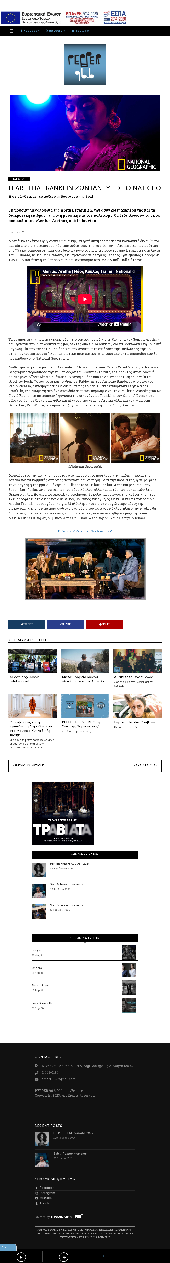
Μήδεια (37, 967)
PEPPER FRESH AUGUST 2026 (70, 863)
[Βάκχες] (129, 952)
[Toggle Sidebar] (11, 31)
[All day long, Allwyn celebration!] (32, 660)
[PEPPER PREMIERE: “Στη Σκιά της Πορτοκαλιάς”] (85, 705)
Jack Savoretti (42, 1003)
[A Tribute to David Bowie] (137, 660)
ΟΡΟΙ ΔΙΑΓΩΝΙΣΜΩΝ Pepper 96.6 (108, 1229)
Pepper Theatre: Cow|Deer (135, 722)
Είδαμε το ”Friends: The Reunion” (85, 531)
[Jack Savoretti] (129, 1005)
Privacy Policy (48, 1229)
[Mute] (63, 1257)
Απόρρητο (8, 1247)
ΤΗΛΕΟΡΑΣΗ (19, 179)
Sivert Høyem (41, 985)
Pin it (106, 624)
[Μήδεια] (129, 970)
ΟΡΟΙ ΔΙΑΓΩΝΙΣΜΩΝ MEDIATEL (58, 1233)
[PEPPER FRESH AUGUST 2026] (39, 870)
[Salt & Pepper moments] (39, 891)
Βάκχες (37, 950)
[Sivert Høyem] (129, 987)
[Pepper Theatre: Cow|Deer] (137, 705)
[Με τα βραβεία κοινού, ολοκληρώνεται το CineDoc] (85, 660)
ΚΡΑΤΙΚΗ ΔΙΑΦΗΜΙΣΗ (94, 1237)
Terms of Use (73, 1229)
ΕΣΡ (129, 1233)
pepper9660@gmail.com (58, 1079)
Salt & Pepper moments (66, 884)
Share (66, 624)
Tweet (28, 624)
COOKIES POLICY (93, 1233)
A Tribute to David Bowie (133, 677)
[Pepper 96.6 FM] (85, 83)
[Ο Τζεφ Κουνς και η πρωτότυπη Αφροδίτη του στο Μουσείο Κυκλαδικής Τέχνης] (32, 705)
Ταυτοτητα (115, 1233)
